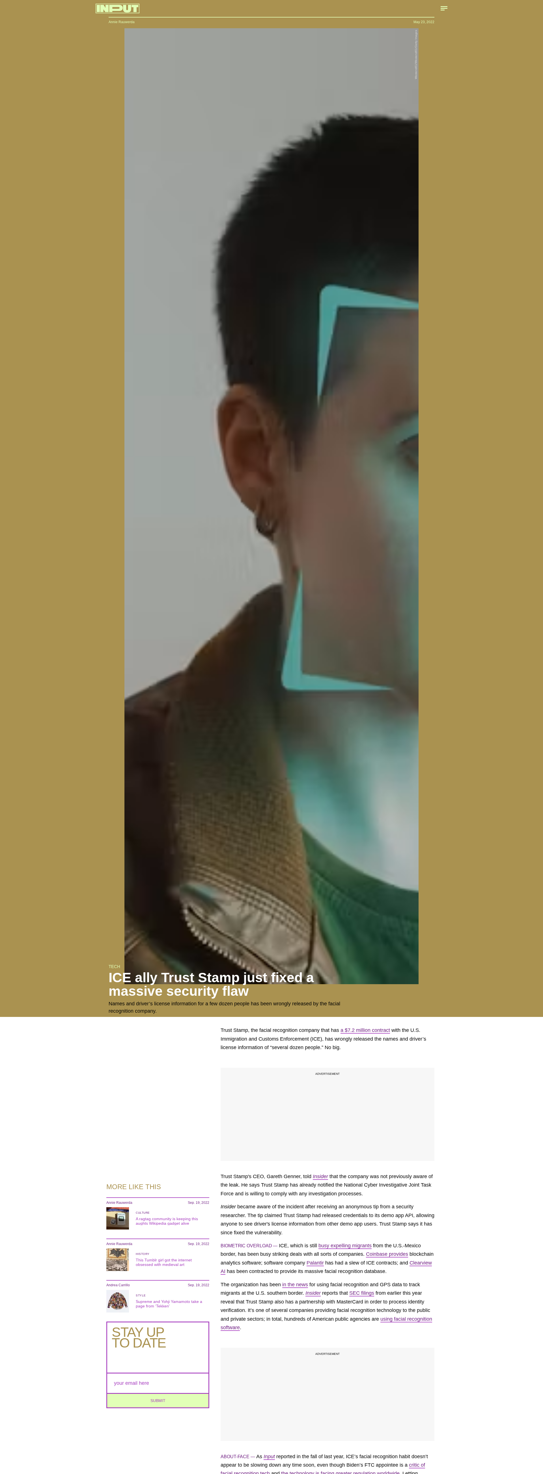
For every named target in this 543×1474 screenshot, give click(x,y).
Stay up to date (139, 1337)
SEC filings (361, 1293)
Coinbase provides (387, 1254)
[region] (327, 1114)
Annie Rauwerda (122, 22)
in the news (295, 1284)
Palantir (315, 1263)
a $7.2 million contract (365, 1030)
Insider (320, 1176)
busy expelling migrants (345, 1245)
